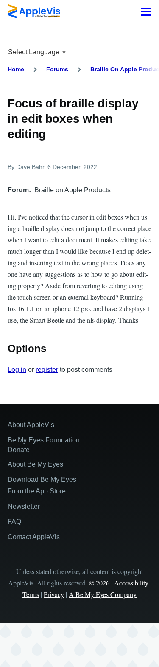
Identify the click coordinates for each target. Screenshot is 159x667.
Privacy (54, 594)
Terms (30, 594)
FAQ (14, 521)
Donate (19, 449)
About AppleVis (31, 424)
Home (16, 69)
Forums (57, 69)
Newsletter (24, 506)
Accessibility (131, 582)
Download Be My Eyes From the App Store (42, 485)
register (47, 369)
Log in (17, 369)
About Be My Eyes (35, 464)
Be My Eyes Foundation (44, 440)
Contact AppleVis (34, 536)
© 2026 (99, 582)
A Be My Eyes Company (103, 594)
